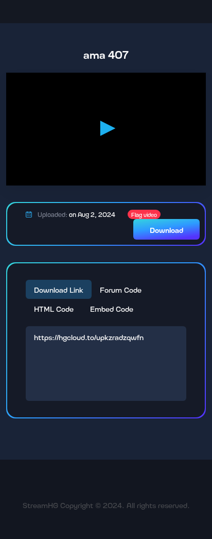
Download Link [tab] (58, 289)
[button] (106, 128)
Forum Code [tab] (121, 289)
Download (166, 229)
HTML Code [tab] (54, 308)
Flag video (144, 214)
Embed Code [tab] (111, 308)
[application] (106, 129)
